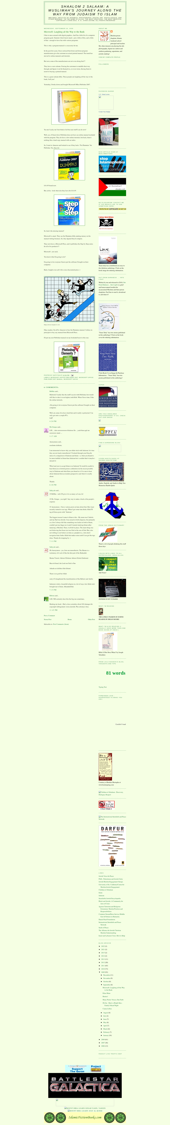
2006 (103, 1046)
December (106, 975)
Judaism (101, 895)
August (106, 1013)
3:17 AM (53, 436)
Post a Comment (49, 615)
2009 (103, 972)
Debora (52, 595)
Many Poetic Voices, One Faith (113, 1000)
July (105, 1016)
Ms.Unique (53, 427)
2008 (103, 1039)
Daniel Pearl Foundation (107, 919)
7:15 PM (53, 590)
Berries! (105, 996)
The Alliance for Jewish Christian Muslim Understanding (110, 931)
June (105, 1019)
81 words (115, 673)
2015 (103, 953)
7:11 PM (53, 541)
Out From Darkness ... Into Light (112, 283)
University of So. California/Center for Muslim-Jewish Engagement (111, 885)
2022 (103, 946)
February (106, 1032)
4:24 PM (53, 421)
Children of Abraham (106, 890)
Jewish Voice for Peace (106, 876)
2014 (103, 956)
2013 (103, 959)
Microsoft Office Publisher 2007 (64, 377)
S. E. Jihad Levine (104, 94)
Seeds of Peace (104, 927)
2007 (103, 1043)
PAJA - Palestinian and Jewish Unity (111, 879)
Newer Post (47, 619)
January (106, 1035)
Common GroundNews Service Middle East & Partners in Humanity (112, 915)
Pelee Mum (106, 993)
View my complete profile (109, 57)
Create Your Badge (104, 111)
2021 (103, 949)
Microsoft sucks (71, 379)
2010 (103, 969)
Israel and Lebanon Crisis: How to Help (112, 936)
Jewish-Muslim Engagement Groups (111, 882)
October (106, 981)
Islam (100, 893)
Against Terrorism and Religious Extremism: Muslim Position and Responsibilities (111, 908)
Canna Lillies (107, 1009)
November (107, 978)
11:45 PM (53, 610)
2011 (103, 965)
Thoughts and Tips (107, 663)
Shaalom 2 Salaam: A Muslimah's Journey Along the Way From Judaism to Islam (85, 10)
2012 (103, 962)
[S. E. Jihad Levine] (106, 109)
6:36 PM (53, 485)
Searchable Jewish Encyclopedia (110, 898)
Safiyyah (52, 490)
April (105, 1025)
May (105, 1022)
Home (70, 619)
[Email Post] (72, 375)
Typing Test (103, 687)
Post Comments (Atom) (61, 624)
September (107, 985)
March (105, 1029)
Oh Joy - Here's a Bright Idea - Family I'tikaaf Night (112, 1004)
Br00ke (52, 391)
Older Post (91, 619)
